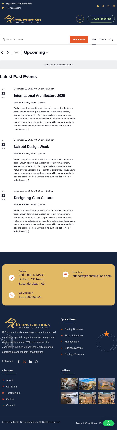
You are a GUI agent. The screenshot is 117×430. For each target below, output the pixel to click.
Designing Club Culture (33, 198)
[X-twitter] (103, 6)
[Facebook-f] (18, 361)
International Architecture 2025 (39, 95)
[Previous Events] (2, 52)
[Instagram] (108, 6)
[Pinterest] (114, 6)
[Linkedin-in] (30, 361)
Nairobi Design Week (31, 147)
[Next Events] (8, 52)
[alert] (58, 64)
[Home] (22, 18)
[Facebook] (98, 6)
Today (16, 52)
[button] (108, 423)
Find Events (79, 39)
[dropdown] (80, 19)
